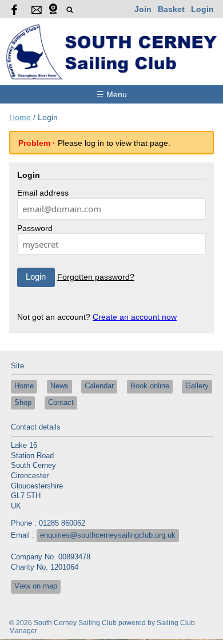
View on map (35, 586)
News (59, 386)
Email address (43, 192)
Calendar (99, 386)
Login (202, 9)
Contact (61, 403)
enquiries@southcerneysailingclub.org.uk (108, 535)
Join (143, 9)
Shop (22, 403)
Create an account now (135, 316)
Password (35, 228)
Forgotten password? (95, 276)
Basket (171, 9)
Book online (149, 386)
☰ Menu (112, 94)
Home (20, 117)
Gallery (197, 386)
